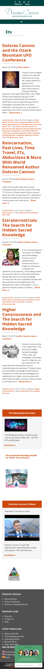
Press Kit (18, 4)
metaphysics (16, 131)
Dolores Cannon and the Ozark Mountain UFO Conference (18, 53)
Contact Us (9, 619)
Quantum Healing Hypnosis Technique (21, 134)
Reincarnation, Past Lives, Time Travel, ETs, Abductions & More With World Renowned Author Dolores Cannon (21, 157)
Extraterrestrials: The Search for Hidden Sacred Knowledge (20, 227)
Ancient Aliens (24, 391)
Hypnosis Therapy (22, 129)
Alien (37, 120)
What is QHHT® (11, 633)
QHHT (4, 126)
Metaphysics (12, 124)
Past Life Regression (25, 124)
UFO (9, 126)
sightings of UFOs (31, 135)
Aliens (4, 122)
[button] (22, 21)
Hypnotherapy (25, 122)
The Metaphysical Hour (14, 636)
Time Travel (16, 302)
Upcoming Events (12, 639)
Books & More (11, 641)
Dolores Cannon (22, 12)
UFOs (21, 137)
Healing (36, 391)
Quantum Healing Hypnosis (16, 604)
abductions (23, 213)
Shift (4, 215)
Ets (35, 126)
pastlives (34, 213)
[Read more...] (15, 112)
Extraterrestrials (8, 129)
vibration (5, 393)
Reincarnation (7, 213)
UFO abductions (12, 137)
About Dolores (11, 599)
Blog (27, 4)
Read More (9, 445)
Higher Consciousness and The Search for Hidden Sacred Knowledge (21, 319)
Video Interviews (12, 644)
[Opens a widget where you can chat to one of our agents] (28, 656)
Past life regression (19, 133)
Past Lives (38, 124)
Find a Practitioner (12, 601)
